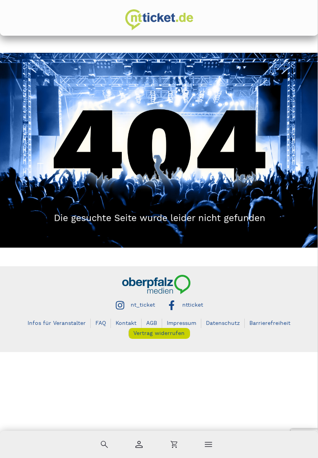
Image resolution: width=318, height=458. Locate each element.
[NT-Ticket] (159, 19)
